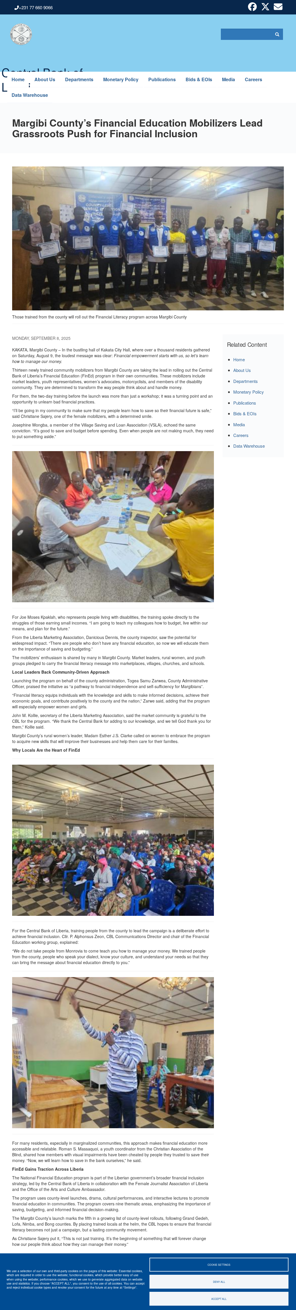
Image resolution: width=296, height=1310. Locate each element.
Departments (79, 79)
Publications (162, 79)
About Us (44, 79)
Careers (253, 79)
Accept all (219, 1298)
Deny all (219, 1281)
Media (228, 79)
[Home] (18, 34)
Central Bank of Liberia (42, 68)
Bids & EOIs (199, 79)
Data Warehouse (30, 95)
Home (18, 79)
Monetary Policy (120, 79)
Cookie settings (219, 1264)
